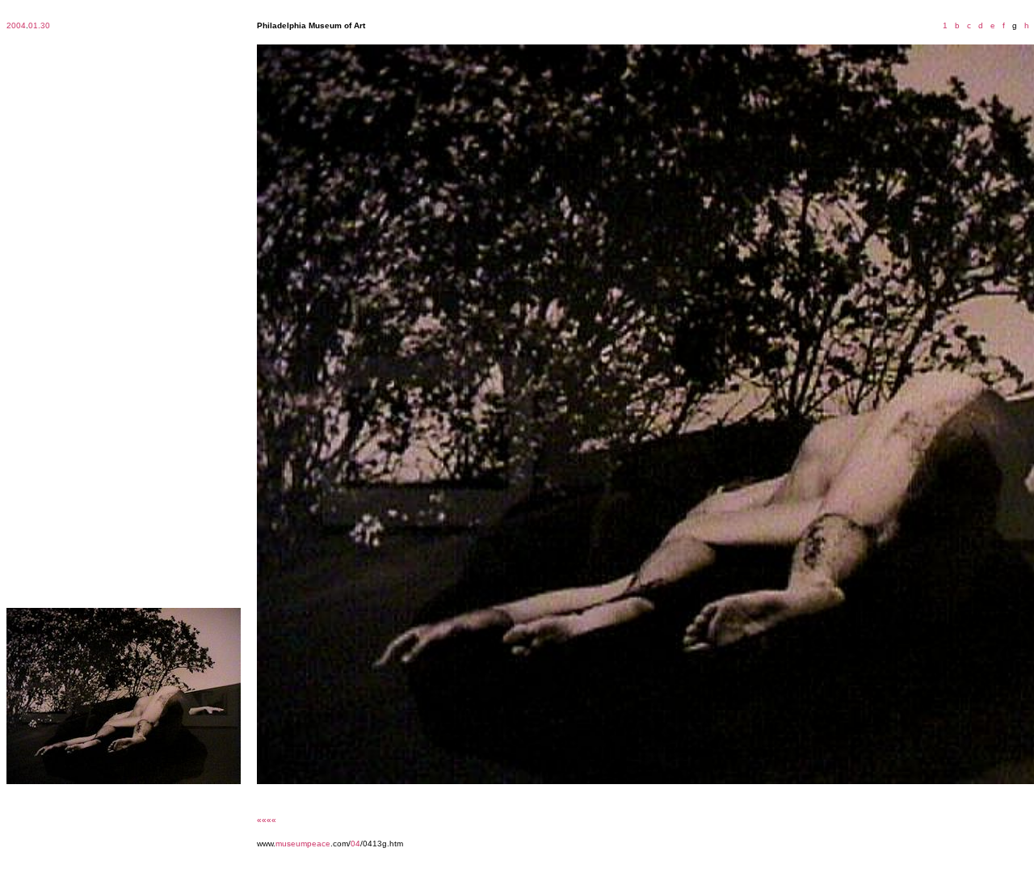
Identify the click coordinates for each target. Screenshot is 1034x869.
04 (355, 843)
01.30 (39, 25)
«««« (266, 820)
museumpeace (302, 843)
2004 (16, 25)
